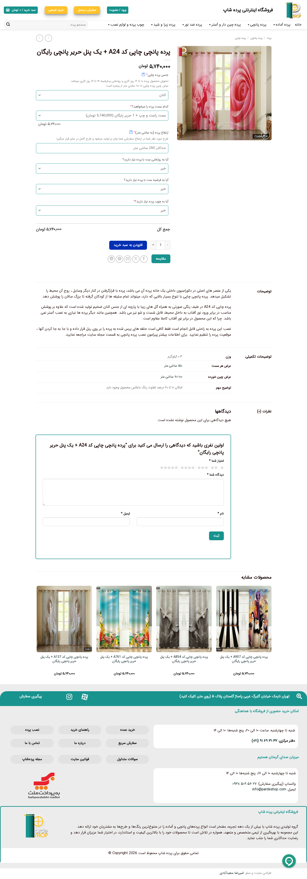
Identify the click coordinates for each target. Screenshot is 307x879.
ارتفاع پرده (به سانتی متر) (143, 132)
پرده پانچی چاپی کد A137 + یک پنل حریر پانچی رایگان (64, 659)
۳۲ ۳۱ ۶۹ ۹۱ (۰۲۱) (264, 740)
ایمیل (125, 513)
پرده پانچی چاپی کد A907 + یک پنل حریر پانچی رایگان (244, 659)
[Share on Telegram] (111, 259)
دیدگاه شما (215, 474)
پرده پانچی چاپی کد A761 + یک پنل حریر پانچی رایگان (124, 659)
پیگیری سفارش (31, 696)
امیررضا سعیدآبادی (232, 873)
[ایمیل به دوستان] (127, 259)
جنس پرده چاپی (150, 74)
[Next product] (48, 38)
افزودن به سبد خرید (128, 245)
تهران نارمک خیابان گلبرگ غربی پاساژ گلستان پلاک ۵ (250, 696)
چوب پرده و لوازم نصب (127, 24)
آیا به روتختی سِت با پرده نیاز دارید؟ (145, 159)
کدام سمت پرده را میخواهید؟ (142, 106)
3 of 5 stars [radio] (203, 468)
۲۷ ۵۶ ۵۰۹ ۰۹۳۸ (244, 784)
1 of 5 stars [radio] (222, 468)
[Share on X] (136, 259)
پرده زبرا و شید (164, 24)
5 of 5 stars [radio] (169, 468)
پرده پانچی (258, 24)
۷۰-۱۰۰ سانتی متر (171, 376)
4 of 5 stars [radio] (188, 468)
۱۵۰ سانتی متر (173, 365)
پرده (269, 38)
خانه (298, 24)
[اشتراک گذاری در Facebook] (144, 259)
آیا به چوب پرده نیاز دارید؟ (143, 201)
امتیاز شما (216, 461)
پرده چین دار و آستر (226, 24)
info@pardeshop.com (269, 789)
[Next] (36, 634)
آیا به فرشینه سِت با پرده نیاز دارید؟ (146, 180)
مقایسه (161, 258)
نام (221, 513)
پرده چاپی (240, 38)
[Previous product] (39, 38)
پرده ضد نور (193, 24)
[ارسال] (8, 24)
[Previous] (271, 634)
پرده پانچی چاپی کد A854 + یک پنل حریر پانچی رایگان (184, 659)
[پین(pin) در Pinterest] (119, 259)
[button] (21, 10)
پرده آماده (283, 24)
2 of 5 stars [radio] (215, 468)
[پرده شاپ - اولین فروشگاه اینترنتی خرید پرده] (292, 10)
